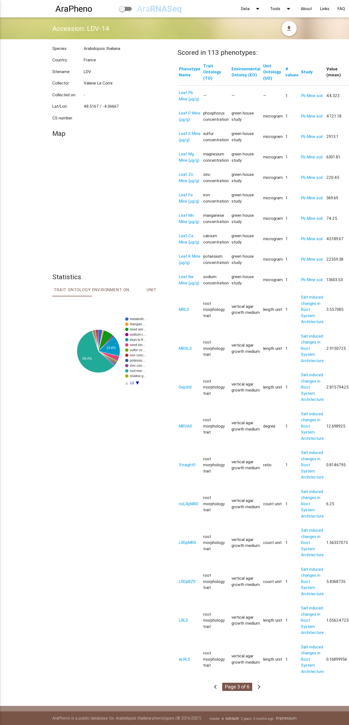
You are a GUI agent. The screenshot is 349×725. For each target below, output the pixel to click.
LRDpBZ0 (187, 581)
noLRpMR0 (188, 503)
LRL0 (183, 620)
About (306, 8)
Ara (159, 8)
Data (251, 9)
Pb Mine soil (312, 95)
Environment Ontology (112, 289)
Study (307, 71)
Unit (152, 289)
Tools (281, 9)
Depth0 (185, 387)
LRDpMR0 (187, 542)
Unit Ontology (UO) (272, 72)
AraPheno (73, 8)
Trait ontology (72, 289)
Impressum (286, 718)
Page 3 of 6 (237, 687)
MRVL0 (185, 348)
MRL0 (184, 309)
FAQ (341, 8)
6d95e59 (232, 718)
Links (324, 8)
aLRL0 (184, 659)
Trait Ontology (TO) (212, 72)
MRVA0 (185, 426)
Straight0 (187, 464)
